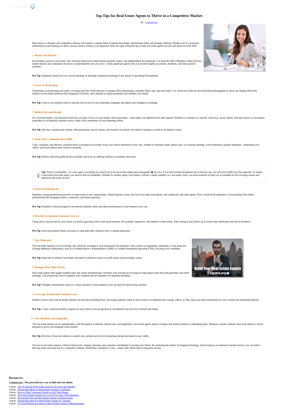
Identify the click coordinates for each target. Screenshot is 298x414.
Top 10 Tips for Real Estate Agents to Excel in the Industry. (47, 386)
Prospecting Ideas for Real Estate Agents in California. (44, 389)
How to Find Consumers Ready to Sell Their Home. (43, 392)
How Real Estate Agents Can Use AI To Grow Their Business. (48, 395)
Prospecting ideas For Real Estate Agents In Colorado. (44, 400)
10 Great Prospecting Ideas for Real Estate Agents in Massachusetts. (51, 403)
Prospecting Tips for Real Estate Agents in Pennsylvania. (45, 398)
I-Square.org (151, 22)
